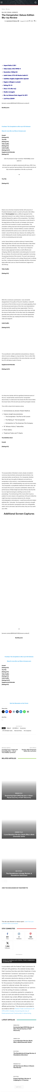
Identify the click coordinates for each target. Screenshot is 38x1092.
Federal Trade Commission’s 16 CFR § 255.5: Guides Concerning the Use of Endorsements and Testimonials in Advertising (18, 1011)
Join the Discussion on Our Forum (19, 703)
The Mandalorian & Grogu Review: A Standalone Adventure (19, 874)
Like (7, 933)
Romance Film (16, 1063)
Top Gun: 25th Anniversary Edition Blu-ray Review (29, 750)
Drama (9, 12)
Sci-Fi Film (19, 871)
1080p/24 (9, 728)
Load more (18, 1087)
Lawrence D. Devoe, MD (12, 21)
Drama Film (18, 793)
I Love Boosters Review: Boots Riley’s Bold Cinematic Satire (19, 835)
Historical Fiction (18, 730)
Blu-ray (7, 9)
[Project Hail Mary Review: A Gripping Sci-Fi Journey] (7, 1078)
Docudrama (23, 728)
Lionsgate (15, 12)
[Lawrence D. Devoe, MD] (3, 21)
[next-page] (6, 881)
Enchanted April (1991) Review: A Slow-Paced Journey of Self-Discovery (19, 796)
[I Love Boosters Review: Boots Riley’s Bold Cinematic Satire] (19, 819)
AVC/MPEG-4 (15, 728)
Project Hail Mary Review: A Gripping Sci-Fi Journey (22, 1079)
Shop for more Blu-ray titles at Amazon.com (14, 131)
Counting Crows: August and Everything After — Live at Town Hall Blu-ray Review (10, 751)
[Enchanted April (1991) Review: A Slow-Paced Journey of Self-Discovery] (19, 780)
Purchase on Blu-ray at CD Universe (16, 126)
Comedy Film (19, 832)
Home (3, 9)
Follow (19, 933)
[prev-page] (3, 881)
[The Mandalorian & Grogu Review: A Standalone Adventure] (19, 858)
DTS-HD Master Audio (7, 730)
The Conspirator (27, 730)
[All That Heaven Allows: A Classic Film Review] (7, 1066)
